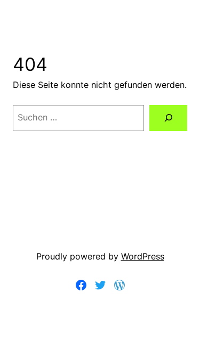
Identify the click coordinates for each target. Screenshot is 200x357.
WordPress (142, 256)
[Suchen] (168, 118)
